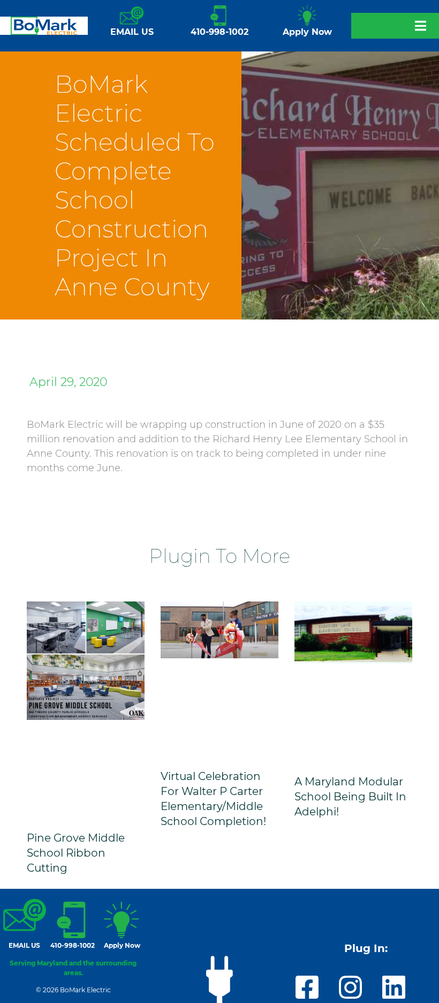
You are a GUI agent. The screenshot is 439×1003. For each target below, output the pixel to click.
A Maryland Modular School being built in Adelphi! (350, 796)
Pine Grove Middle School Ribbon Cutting (76, 852)
